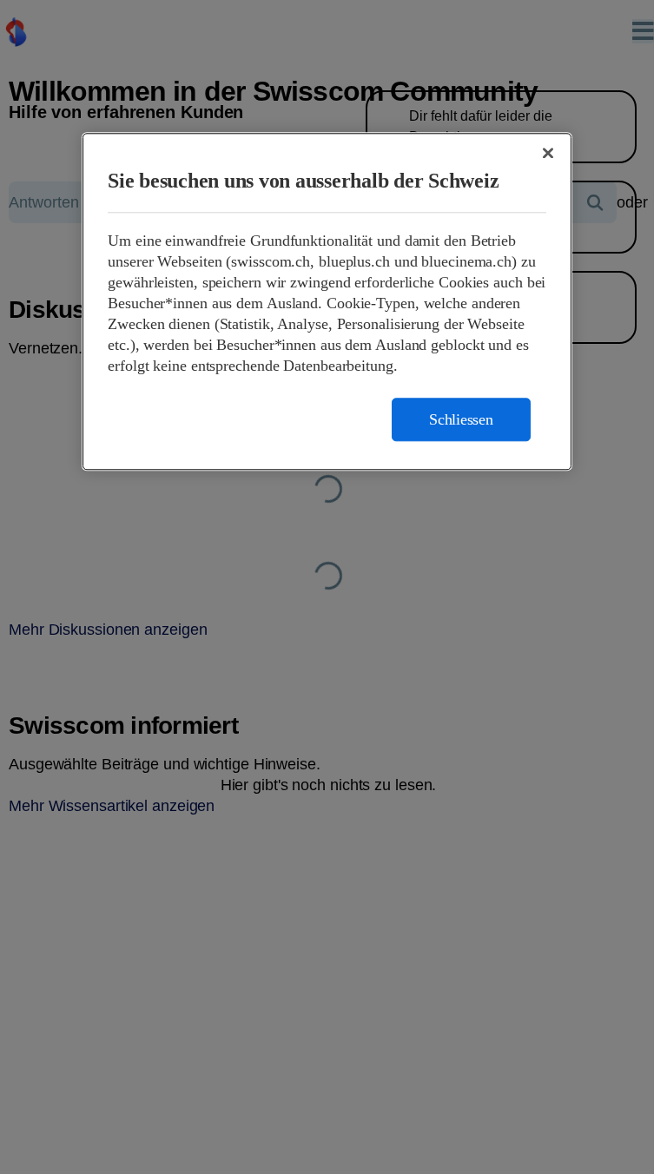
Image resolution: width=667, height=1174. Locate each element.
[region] (327, 301)
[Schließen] (548, 153)
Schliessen (461, 419)
